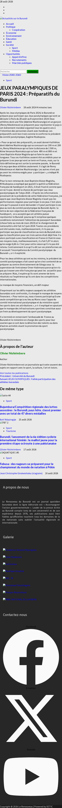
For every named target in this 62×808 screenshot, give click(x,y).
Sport (15, 47)
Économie (11, 32)
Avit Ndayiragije (8, 419)
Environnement (14, 35)
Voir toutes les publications (14, 372)
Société (10, 44)
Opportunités (13, 53)
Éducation (11, 38)
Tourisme (11, 430)
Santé (9, 41)
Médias (16, 50)
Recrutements (19, 59)
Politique (10, 26)
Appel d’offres (19, 56)
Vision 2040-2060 (11, 74)
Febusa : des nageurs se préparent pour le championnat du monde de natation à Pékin (27, 465)
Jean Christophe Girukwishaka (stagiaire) (21, 473)
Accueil (10, 23)
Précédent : (17, 375)
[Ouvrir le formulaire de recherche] (1, 68)
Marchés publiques (22, 62)
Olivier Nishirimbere (10, 107)
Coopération (18, 29)
